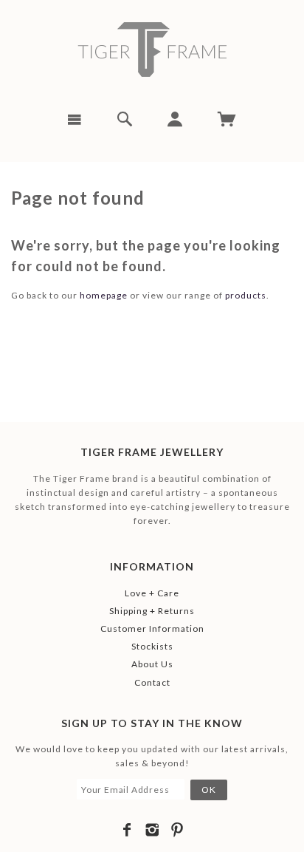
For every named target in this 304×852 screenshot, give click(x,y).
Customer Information (152, 628)
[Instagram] (152, 829)
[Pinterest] (177, 829)
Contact (152, 682)
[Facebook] (127, 829)
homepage (104, 295)
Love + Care (152, 593)
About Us (152, 663)
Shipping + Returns (152, 610)
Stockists (152, 646)
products (245, 295)
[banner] (152, 49)
